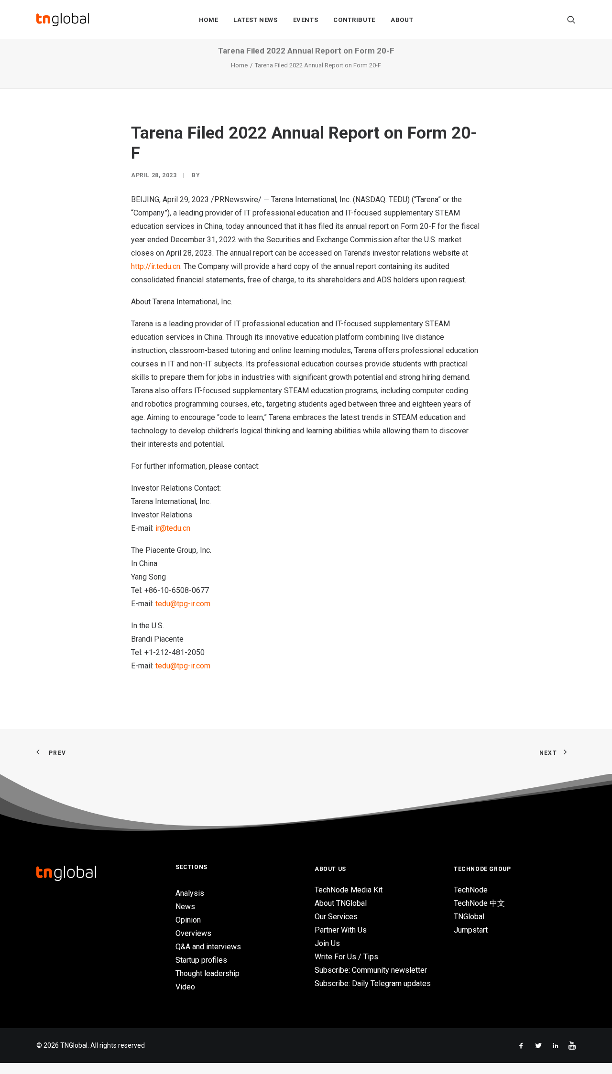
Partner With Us (341, 929)
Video (185, 986)
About (402, 19)
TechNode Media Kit (348, 889)
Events (305, 19)
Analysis (189, 893)
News (185, 906)
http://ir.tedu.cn (155, 266)
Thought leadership (207, 973)
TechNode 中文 (479, 903)
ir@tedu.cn (172, 528)
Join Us (327, 943)
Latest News (255, 19)
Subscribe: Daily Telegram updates (373, 983)
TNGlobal (469, 916)
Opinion (188, 919)
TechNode (471, 889)
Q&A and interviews (208, 946)
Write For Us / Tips (346, 956)
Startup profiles (201, 960)
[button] (571, 19)
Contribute (354, 19)
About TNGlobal (341, 903)
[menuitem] (208, 19)
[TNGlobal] (62, 19)
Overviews (193, 933)
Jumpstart (471, 929)
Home (209, 19)
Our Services (336, 916)
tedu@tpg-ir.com (182, 603)
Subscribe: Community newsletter (371, 970)
